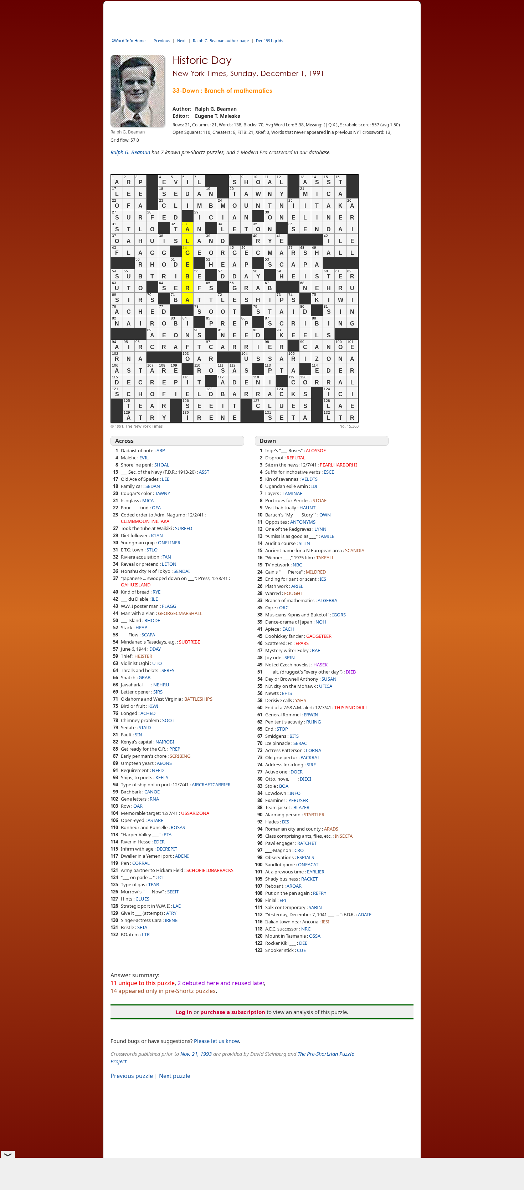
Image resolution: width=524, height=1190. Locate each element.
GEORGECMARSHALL (180, 613)
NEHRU (161, 684)
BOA (283, 786)
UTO (157, 663)
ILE (154, 599)
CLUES (142, 899)
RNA (154, 799)
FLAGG (169, 606)
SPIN (289, 657)
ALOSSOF (316, 450)
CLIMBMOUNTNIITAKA (145, 521)
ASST (204, 472)
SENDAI (182, 571)
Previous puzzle (132, 1076)
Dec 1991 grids (269, 40)
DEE (303, 943)
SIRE (311, 764)
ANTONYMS (302, 522)
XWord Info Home (128, 40)
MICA (148, 500)
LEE (165, 479)
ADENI (182, 856)
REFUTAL (296, 457)
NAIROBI (164, 741)
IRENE (171, 920)
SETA (142, 927)
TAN (167, 557)
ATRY (171, 913)
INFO (294, 793)
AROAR (294, 886)
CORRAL (141, 863)
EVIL (144, 457)
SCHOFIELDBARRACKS (209, 870)
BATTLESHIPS (198, 699)
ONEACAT (308, 864)
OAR (138, 806)
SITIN (304, 543)
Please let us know (216, 1040)
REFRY (319, 893)
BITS (294, 736)
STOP (282, 729)
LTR (146, 934)
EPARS (302, 643)
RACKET (309, 879)
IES (323, 579)
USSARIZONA (195, 813)
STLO (152, 549)
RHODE (152, 620)
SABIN (315, 907)
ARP (160, 450)
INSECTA (344, 836)
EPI (282, 900)
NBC (297, 564)
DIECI (305, 779)
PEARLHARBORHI (338, 465)
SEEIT (173, 891)
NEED (158, 770)
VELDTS (310, 479)
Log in (184, 1011)
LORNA (313, 750)
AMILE (327, 536)
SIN (138, 734)
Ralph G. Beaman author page (221, 40)
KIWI (153, 706)
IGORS (339, 614)
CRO (299, 850)
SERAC (300, 743)
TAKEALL (325, 557)
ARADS (331, 829)
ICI (161, 877)
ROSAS (178, 827)
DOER (297, 771)
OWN (325, 514)
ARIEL (297, 586)
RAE (316, 650)
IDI (314, 486)
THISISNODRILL (351, 707)
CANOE (152, 791)
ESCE (329, 472)
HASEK (320, 664)
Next (181, 40)
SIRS (158, 692)
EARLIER (315, 871)
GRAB (144, 677)
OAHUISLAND (135, 584)
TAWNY (162, 493)
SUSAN (329, 679)
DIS (285, 821)
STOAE (320, 500)
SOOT (168, 720)
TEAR (153, 884)
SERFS (167, 670)
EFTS (287, 693)
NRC (305, 929)
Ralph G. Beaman (130, 152)
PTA (167, 834)
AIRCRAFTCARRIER (211, 784)
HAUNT (307, 507)
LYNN (320, 529)
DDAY (155, 649)
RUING (313, 721)
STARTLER (314, 814)
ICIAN (157, 535)
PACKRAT (309, 757)
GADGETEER (319, 636)
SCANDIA (354, 550)
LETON (169, 564)
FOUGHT (293, 593)
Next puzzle (174, 1076)
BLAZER (301, 807)
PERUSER (298, 800)
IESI (325, 921)
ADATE (364, 914)
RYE (156, 592)
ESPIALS (305, 857)
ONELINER (169, 542)
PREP (174, 749)
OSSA (314, 936)
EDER (159, 841)
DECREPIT (166, 849)
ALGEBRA (327, 600)
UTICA (325, 686)
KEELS (161, 777)
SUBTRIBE (189, 642)
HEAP (141, 627)
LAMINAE (292, 493)
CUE (301, 950)
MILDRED (316, 572)
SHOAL (161, 465)
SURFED (183, 528)
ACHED (147, 713)
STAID (145, 727)
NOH (320, 622)
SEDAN (152, 486)
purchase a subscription (232, 1011)
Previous (162, 40)
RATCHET (307, 843)
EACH (288, 629)
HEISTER (143, 656)
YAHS (300, 700)
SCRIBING (180, 756)
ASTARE (155, 820)
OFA (156, 507)
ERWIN (311, 714)
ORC (283, 607)
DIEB (351, 672)
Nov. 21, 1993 (196, 1053)
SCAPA (148, 634)
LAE (177, 906)
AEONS (164, 763)
